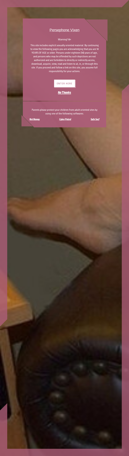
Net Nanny (35, 119)
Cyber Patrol (65, 119)
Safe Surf (95, 119)
